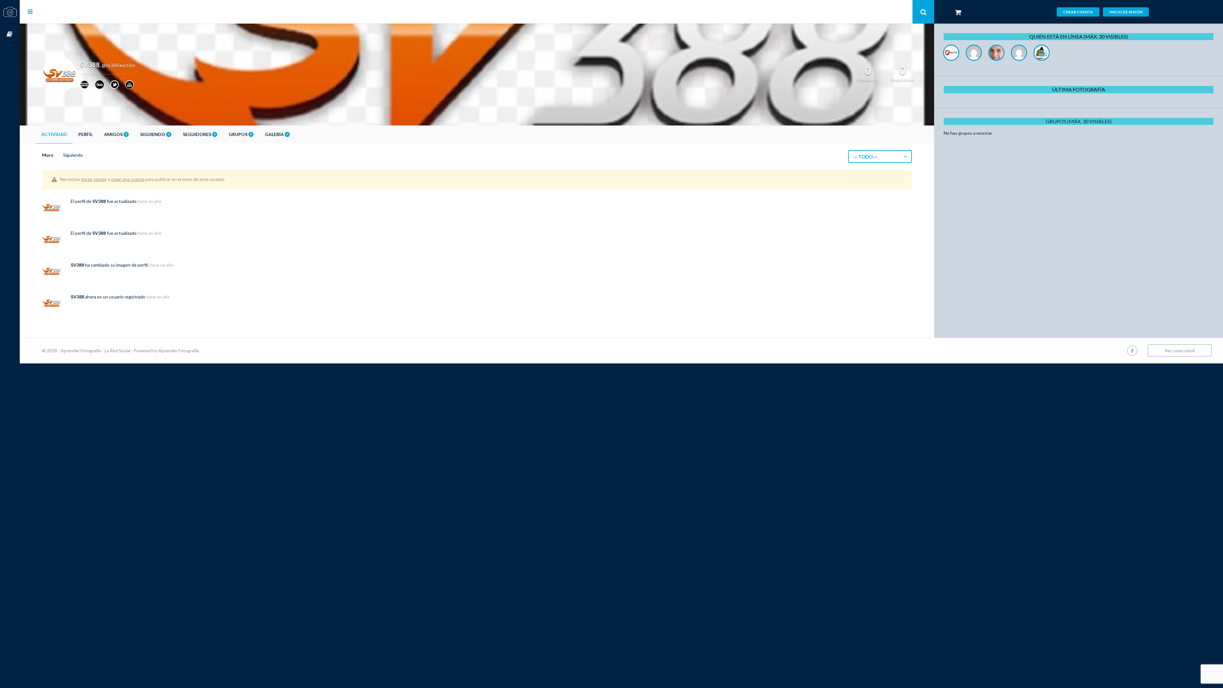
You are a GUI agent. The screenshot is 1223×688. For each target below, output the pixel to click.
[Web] (84, 84)
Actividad (54, 134)
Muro (48, 155)
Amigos (115, 134)
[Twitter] (114, 84)
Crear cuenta (1078, 12)
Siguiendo (154, 134)
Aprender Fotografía (178, 350)
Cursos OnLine (10, 35)
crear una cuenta (128, 179)
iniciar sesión (94, 179)
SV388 (99, 201)
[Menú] (30, 11)
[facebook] (1132, 350)
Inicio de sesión (1125, 12)
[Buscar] (923, 12)
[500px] (99, 84)
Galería (276, 134)
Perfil (85, 134)
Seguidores (199, 134)
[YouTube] (129, 84)
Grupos (240, 134)
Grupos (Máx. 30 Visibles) (1079, 121)
